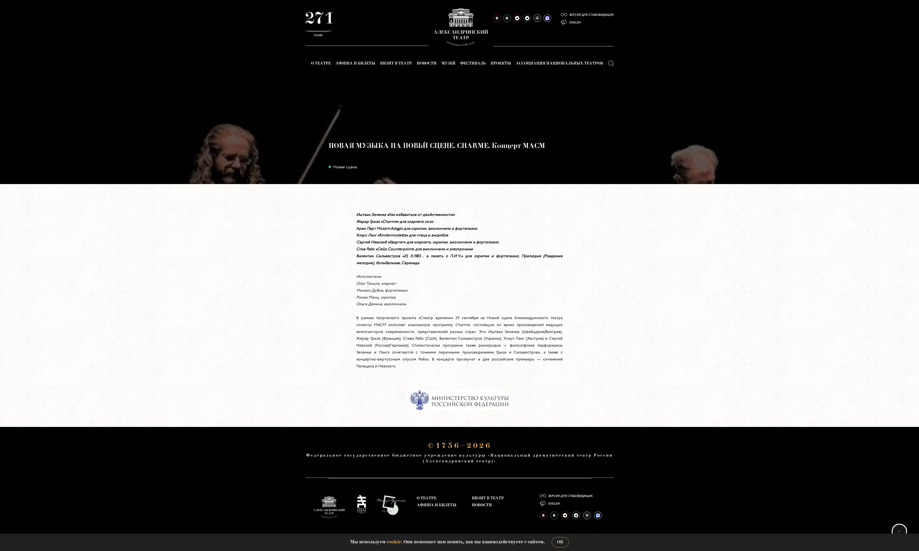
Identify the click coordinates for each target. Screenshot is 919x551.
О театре (321, 63)
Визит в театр (396, 63)
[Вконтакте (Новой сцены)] (507, 18)
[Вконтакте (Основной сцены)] (497, 18)
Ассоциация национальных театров (559, 63)
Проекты (501, 63)
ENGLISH (575, 22)
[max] (547, 18)
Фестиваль (473, 63)
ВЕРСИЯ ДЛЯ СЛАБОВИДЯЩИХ (592, 15)
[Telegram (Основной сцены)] (517, 18)
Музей (448, 63)
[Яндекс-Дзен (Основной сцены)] (537, 18)
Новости (427, 63)
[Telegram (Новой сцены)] (527, 18)
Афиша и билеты (355, 63)
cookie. (394, 542)
